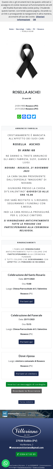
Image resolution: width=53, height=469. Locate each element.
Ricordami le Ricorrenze (26, 391)
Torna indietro (26, 402)
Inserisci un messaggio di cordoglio (27, 384)
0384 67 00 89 (27, 454)
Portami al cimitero (26, 373)
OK (34, 19)
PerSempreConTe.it (24, 467)
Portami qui (26, 301)
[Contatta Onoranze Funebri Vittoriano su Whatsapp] (6, 463)
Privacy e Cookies (38, 467)
